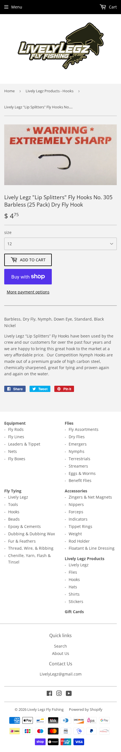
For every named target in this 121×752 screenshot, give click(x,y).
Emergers (78, 444)
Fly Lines (16, 436)
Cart (112, 7)
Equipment (15, 423)
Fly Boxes (16, 458)
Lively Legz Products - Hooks (49, 90)
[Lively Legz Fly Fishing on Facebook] (49, 694)
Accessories (76, 491)
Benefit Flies (80, 480)
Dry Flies (77, 436)
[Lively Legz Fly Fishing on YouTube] (69, 694)
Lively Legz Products (84, 558)
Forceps (76, 511)
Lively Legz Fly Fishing (45, 709)
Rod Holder (79, 541)
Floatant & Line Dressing (92, 548)
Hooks (13, 511)
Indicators (78, 519)
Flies (69, 423)
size (8, 232)
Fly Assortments (83, 429)
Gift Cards (74, 611)
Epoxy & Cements (24, 526)
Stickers (76, 601)
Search (60, 646)
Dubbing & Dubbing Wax (31, 533)
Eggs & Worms (82, 473)
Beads (14, 519)
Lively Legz (18, 497)
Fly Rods (16, 429)
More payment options (28, 292)
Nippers (76, 504)
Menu (16, 7)
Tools (13, 504)
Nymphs (76, 451)
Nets (12, 451)
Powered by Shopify (85, 709)
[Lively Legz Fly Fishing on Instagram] (59, 694)
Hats (73, 586)
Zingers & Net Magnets (90, 497)
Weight (75, 533)
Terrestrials (79, 458)
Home (9, 90)
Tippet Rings (80, 526)
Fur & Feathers (22, 541)
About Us (60, 653)
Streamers (78, 466)
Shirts (74, 594)
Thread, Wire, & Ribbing (30, 548)
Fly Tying (12, 491)
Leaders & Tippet (24, 444)
